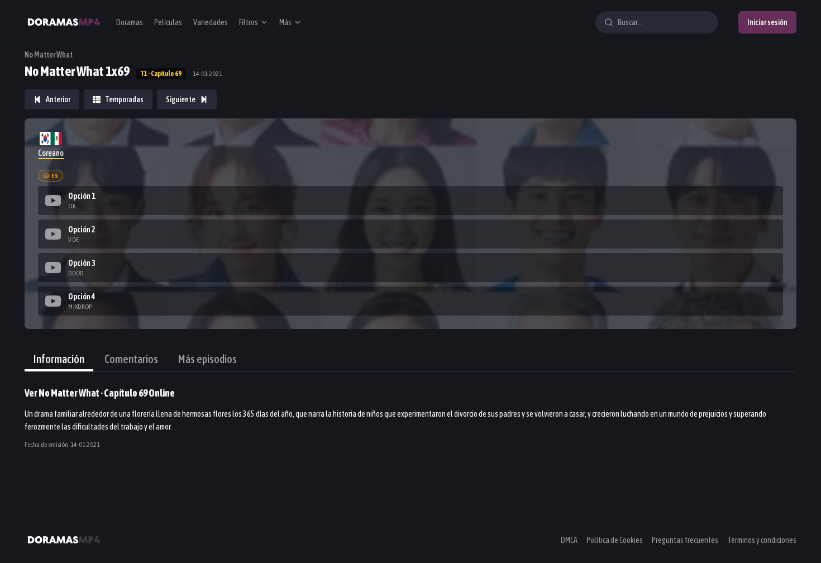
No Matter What (49, 54)
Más (285, 22)
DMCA (569, 540)
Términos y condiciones (761, 540)
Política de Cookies (614, 540)
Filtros (248, 22)
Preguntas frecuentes (685, 540)
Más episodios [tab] (207, 358)
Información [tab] (59, 358)
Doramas (129, 22)
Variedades (210, 22)
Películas (168, 22)
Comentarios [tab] (131, 358)
